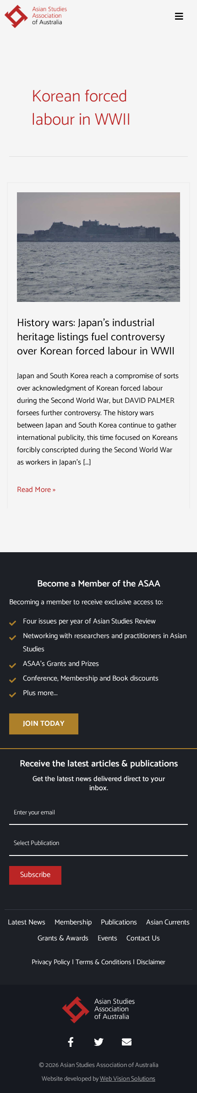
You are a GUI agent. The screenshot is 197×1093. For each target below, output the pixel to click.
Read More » (36, 490)
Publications (119, 922)
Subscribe (35, 875)
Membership (73, 922)
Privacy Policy (51, 962)
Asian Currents (168, 922)
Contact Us (143, 938)
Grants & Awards (63, 938)
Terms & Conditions (103, 962)
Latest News (26, 922)
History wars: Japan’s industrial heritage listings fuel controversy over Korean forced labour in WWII (96, 337)
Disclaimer (151, 962)
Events (107, 938)
